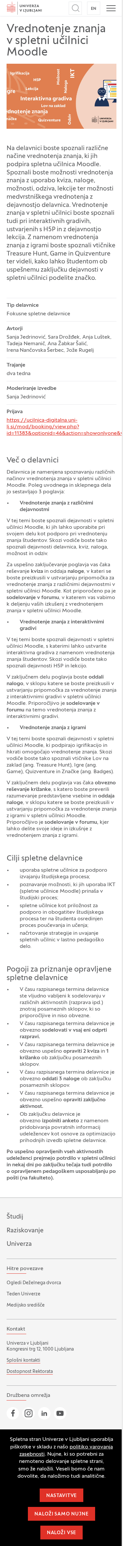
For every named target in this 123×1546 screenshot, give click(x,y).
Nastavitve (61, 1496)
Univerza (19, 1244)
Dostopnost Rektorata (30, 1372)
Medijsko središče (26, 1305)
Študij (15, 1217)
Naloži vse (61, 1533)
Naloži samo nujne (61, 1514)
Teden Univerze (23, 1294)
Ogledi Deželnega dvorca (34, 1283)
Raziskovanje (25, 1231)
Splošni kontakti (23, 1360)
